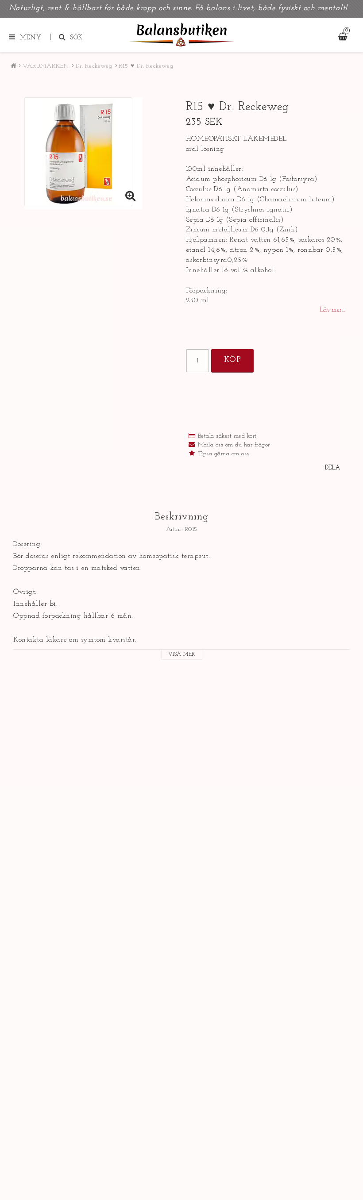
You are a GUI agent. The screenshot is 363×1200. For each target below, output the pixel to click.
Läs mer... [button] (332, 310)
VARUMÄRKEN (46, 66)
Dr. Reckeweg (94, 66)
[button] (131, 197)
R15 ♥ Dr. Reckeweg (146, 66)
